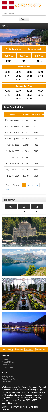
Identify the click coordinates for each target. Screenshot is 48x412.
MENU (5, 26)
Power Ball (6, 364)
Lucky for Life (7, 367)
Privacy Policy (8, 376)
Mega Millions (8, 362)
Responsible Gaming (11, 379)
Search (24, 19)
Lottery (5, 359)
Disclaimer (6, 381)
